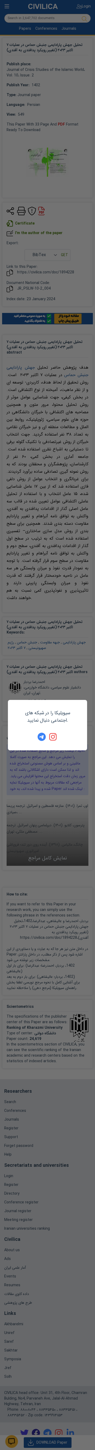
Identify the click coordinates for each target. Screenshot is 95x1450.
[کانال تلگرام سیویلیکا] (41, 737)
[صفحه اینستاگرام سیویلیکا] (53, 737)
